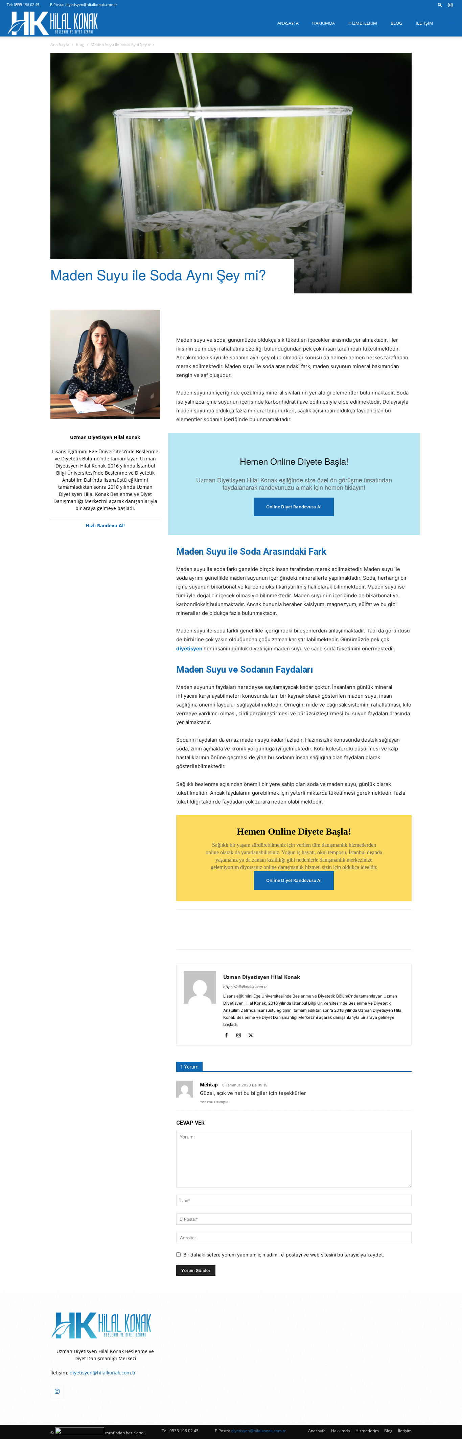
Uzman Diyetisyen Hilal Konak (261, 977)
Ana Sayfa (59, 44)
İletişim (424, 23)
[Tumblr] (245, 316)
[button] (440, 4)
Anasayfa (288, 23)
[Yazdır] (292, 316)
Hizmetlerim (362, 23)
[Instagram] (450, 4)
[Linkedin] (229, 316)
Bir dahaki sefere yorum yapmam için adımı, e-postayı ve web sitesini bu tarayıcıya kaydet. (283, 1254)
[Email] (276, 316)
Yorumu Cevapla (214, 1102)
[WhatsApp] (261, 316)
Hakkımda (323, 23)
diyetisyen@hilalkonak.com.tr (91, 4)
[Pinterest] (214, 316)
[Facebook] (183, 316)
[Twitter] (198, 316)
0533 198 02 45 (26, 4)
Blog (396, 23)
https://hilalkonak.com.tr (245, 986)
